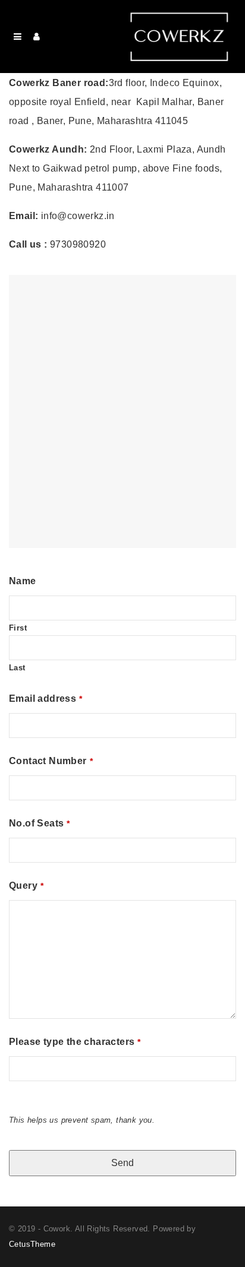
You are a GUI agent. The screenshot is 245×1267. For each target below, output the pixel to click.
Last (17, 667)
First (18, 627)
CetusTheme (32, 1244)
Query (26, 885)
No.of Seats (39, 823)
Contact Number (51, 761)
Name (22, 581)
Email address (46, 698)
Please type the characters (75, 1042)
